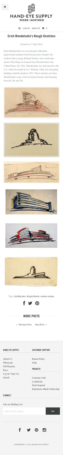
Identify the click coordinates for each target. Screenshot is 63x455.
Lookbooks (37, 381)
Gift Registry (9, 366)
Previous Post (25, 324)
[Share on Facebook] (24, 303)
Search (6, 377)
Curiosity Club (39, 377)
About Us (7, 358)
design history (33, 296)
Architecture (19, 296)
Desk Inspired (38, 385)
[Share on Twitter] (30, 303)
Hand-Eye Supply (40, 444)
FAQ (34, 362)
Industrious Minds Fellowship (45, 388)
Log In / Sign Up (11, 373)
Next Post (39, 324)
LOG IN (26, 28)
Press (5, 370)
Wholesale (8, 362)
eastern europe (47, 296)
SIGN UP (36, 28)
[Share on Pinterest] (37, 303)
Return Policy (38, 358)
